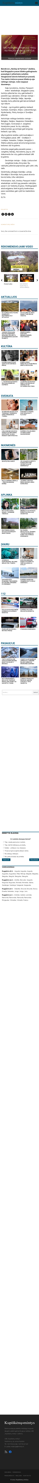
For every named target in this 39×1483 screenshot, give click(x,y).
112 (3, 593)
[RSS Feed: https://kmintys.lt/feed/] (6, 1451)
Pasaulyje (8, 643)
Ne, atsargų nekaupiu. (11, 854)
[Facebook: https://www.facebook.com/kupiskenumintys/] (10, 1451)
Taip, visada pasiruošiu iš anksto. (15, 842)
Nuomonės (8, 445)
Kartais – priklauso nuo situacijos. (15, 848)
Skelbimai (7, 1472)
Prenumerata (9, 1475)
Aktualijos (9, 296)
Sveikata (7, 395)
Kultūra (6, 346)
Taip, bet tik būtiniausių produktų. (15, 845)
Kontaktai (27, 1475)
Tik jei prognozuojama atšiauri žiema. (17, 851)
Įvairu (5, 544)
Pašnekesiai (17, 1472)
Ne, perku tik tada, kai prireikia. (14, 856)
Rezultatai (34, 860)
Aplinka (6, 494)
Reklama (19, 1475)
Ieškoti (36, 692)
